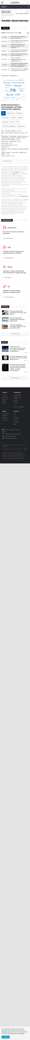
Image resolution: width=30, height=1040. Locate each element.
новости (17, 172)
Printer (8, 85)
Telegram (16, 422)
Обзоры (4, 401)
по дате (3, 32)
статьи (13, 174)
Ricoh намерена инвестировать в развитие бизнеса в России (19, 50)
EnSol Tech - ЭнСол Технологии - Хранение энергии (15, 149)
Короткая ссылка (8, 161)
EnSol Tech (19, 98)
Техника (16, 402)
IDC (23, 94)
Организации (10, 113)
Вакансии (4, 418)
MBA (4, 80)
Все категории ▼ (22, 13)
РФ (13, 90)
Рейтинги (4, 399)
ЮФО (6, 90)
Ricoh (9, 94)
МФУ (6, 88)
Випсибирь (12, 99)
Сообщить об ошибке (10, 436)
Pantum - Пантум (5, 156)
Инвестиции (6, 97)
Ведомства (19, 113)
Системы (13, 117)
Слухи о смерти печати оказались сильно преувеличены (20, 41)
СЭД (21, 90)
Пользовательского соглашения (16, 1033)
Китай (23, 99)
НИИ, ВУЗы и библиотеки (8, 126)
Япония (7, 82)
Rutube (16, 420)
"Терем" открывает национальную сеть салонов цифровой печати (18, 59)
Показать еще (15, 333)
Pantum (5, 98)
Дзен (15, 424)
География (5, 122)
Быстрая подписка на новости (12, 429)
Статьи (12, 122)
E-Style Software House (7, 145)
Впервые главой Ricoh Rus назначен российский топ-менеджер (18, 46)
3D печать (21, 88)
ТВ (14, 404)
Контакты (4, 420)
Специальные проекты (17, 397)
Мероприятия (21, 126)
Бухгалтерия (4, 100)
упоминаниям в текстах (12, 32)
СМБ (13, 97)
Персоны (20, 117)
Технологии (5, 117)
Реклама (4, 415)
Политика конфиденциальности (12, 434)
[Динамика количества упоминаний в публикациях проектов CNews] (28, 33)
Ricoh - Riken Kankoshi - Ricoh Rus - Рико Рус (12, 133)
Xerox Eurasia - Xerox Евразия (15, 80)
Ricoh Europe (18, 97)
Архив (4, 403)
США (24, 96)
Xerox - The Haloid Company (8, 131)
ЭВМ (17, 99)
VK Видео (16, 418)
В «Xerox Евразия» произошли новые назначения (19, 54)
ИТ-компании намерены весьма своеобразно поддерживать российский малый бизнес (19, 65)
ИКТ (3, 113)
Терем (7, 91)
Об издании (5, 413)
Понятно (5, 1037)
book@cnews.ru (25, 196)
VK (14, 415)
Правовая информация (10, 438)
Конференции (17, 395)
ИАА (18, 122)
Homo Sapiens (21, 78)
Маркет (16, 400)
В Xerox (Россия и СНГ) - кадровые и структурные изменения (20, 69)
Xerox (17, 86)
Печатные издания (19, 407)
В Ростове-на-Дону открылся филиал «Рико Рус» (18, 37)
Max (15, 413)
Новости (4, 395)
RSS (5, 432)
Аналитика (5, 397)
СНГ (17, 94)
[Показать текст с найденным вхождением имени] (20, 33)
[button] (27, 3)
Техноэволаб (18, 82)
